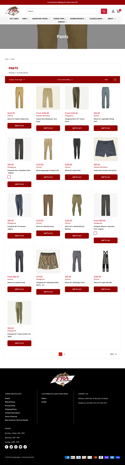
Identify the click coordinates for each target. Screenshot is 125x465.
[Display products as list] (115, 80)
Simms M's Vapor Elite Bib (103, 282)
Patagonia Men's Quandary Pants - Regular (19, 171)
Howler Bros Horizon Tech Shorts (105, 170)
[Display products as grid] (111, 80)
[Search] (104, 11)
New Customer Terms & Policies (16, 420)
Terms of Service (11, 416)
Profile (44, 402)
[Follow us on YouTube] (20, 447)
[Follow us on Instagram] (16, 447)
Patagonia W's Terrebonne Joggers (16, 227)
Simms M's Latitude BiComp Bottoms (74, 227)
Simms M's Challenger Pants (75, 282)
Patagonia (69, 115)
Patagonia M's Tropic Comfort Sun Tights (19, 335)
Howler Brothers (43, 115)
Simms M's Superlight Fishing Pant (104, 120)
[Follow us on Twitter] (11, 447)
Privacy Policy (10, 405)
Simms (10, 115)
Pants (13, 59)
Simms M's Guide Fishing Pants (18, 119)
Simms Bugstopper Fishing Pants (47, 170)
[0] (118, 11)
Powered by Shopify (27, 457)
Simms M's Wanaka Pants (45, 226)
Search (7, 398)
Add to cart (19, 125)
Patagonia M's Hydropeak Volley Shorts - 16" (47, 283)
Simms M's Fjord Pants (73, 170)
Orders (44, 398)
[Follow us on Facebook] (6, 447)
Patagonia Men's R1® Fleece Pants (74, 120)
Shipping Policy (11, 409)
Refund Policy (10, 402)
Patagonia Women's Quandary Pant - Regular (104, 227)
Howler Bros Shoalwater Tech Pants (46, 120)
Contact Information (12, 413)
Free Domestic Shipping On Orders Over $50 (62, 2)
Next (112, 354)
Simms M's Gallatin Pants (16, 282)
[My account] (113, 11)
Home (7, 59)
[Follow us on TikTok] (25, 447)
